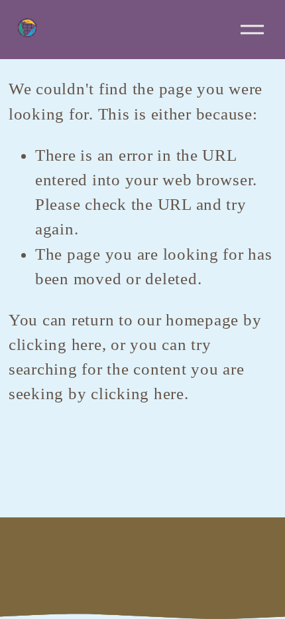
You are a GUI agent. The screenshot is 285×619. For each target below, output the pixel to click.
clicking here (55, 344)
